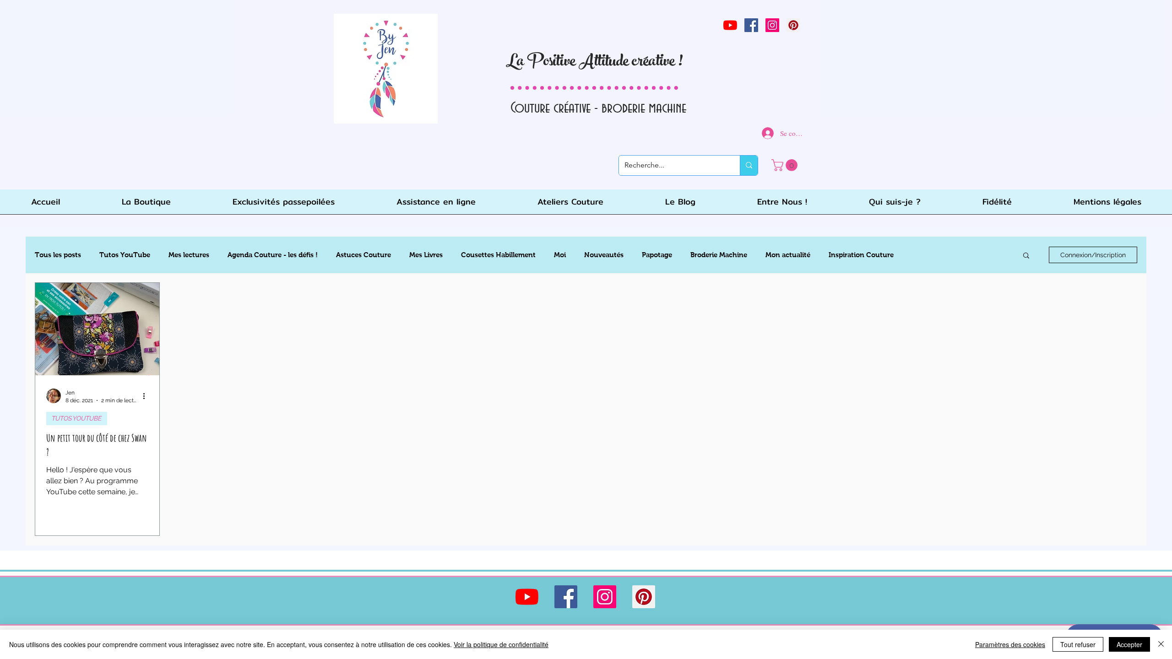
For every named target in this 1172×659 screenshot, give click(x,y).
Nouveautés (604, 255)
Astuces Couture (363, 255)
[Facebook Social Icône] (751, 25)
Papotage (657, 255)
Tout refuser (1078, 644)
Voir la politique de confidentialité (501, 644)
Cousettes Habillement (498, 255)
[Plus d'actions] (146, 395)
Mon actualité (787, 255)
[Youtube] (730, 25)
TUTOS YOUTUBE (77, 418)
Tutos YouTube (124, 255)
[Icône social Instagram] (772, 25)
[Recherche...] (749, 165)
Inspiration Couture (861, 255)
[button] (1026, 256)
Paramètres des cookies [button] (1010, 644)
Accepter (1129, 644)
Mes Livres (426, 255)
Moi (560, 255)
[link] (785, 165)
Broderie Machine (718, 255)
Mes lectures (188, 255)
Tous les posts (58, 255)
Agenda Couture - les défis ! (273, 255)
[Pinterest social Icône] (793, 25)
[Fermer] (1161, 644)
